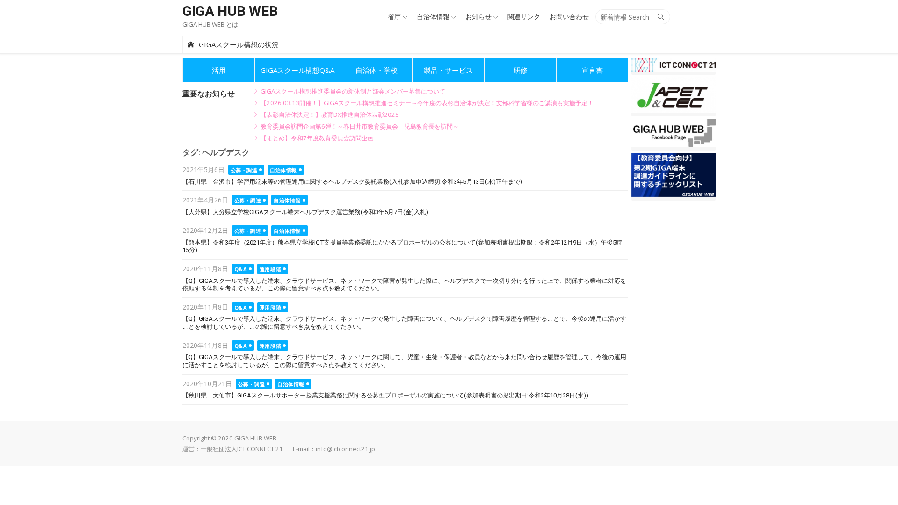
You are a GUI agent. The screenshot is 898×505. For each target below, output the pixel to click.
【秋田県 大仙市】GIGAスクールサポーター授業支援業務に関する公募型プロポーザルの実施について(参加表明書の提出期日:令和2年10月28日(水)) (385, 395)
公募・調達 (244, 169)
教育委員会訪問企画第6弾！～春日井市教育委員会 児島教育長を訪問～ (360, 126)
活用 (219, 70)
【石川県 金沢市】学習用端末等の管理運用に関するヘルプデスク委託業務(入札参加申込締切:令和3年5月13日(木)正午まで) (352, 181)
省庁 (394, 16)
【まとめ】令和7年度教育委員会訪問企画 (317, 138)
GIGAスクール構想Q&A (297, 70)
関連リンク (523, 16)
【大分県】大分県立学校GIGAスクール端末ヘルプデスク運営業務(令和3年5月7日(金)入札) (305, 212)
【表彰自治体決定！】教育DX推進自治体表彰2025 (330, 114)
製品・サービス (448, 70)
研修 (521, 70)
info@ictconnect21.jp (345, 449)
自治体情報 (433, 16)
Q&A (240, 269)
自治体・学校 (376, 70)
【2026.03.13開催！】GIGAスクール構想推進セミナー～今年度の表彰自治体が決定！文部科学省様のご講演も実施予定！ (427, 103)
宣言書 (592, 70)
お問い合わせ (569, 16)
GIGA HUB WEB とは (210, 24)
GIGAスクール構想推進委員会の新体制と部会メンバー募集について (353, 91)
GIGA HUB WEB (230, 11)
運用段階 (270, 269)
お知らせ (478, 16)
